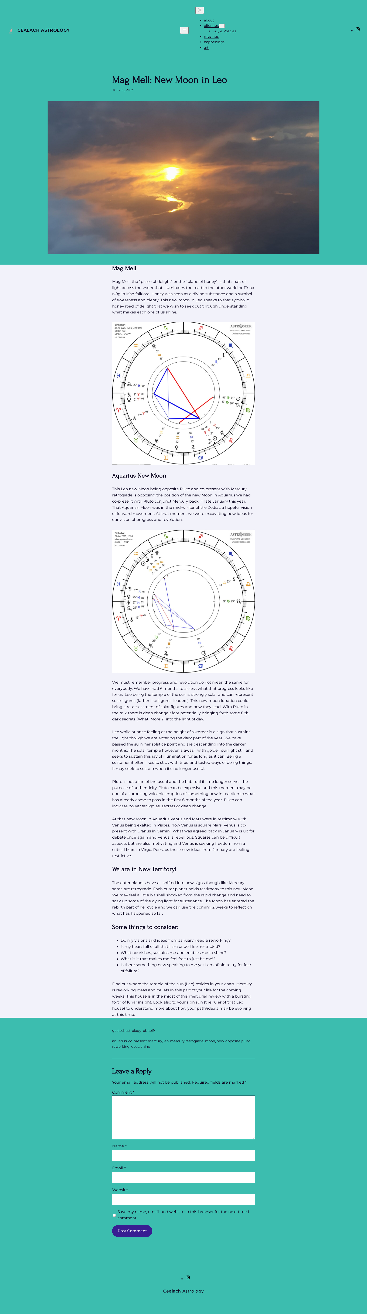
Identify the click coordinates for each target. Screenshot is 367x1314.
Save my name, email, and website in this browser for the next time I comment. (183, 1214)
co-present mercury (145, 1041)
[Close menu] (199, 10)
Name (119, 1146)
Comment (123, 1092)
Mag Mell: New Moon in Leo (169, 79)
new (220, 1041)
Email (119, 1168)
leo (166, 1041)
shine (145, 1047)
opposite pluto (237, 1041)
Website (120, 1190)
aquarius (119, 1041)
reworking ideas (125, 1047)
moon (210, 1041)
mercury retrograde (186, 1041)
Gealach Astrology (43, 30)
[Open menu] (184, 30)
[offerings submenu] (222, 26)
